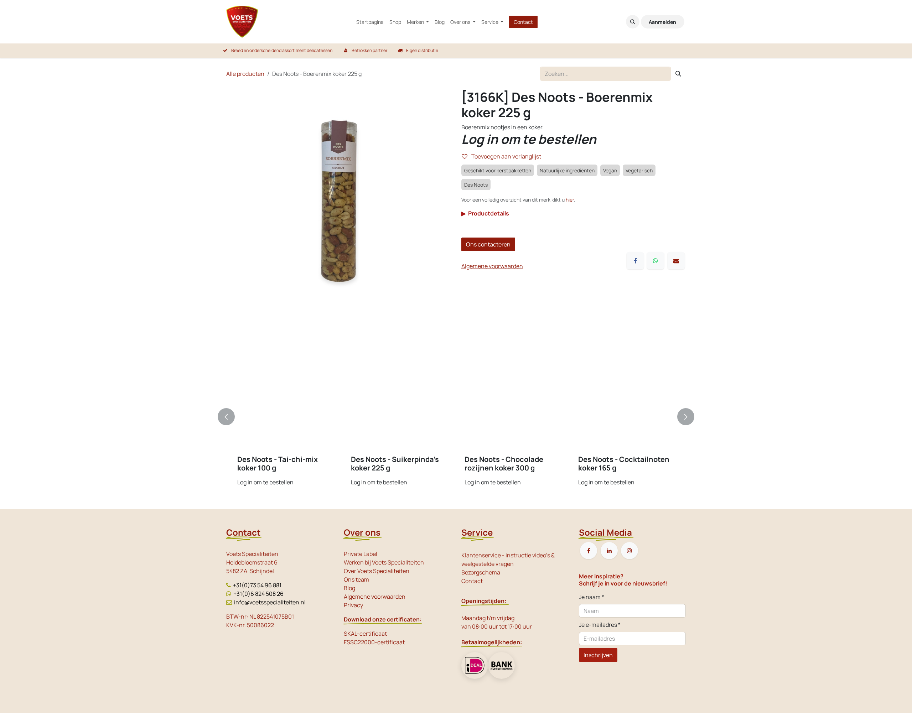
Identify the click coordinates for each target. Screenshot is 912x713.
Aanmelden (662, 22)
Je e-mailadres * (600, 625)
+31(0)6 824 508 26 (258, 594)
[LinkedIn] (609, 550)
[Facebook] (635, 260)
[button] (632, 21)
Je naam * (591, 597)
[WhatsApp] (655, 260)
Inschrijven (598, 655)
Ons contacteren (488, 244)
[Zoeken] (678, 74)
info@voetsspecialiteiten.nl (270, 602)
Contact (523, 22)
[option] (456, 417)
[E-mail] (676, 260)
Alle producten (245, 74)
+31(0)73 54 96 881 (257, 585)
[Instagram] (629, 550)
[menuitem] (370, 21)
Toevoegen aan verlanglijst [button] (505, 156)
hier (570, 199)
